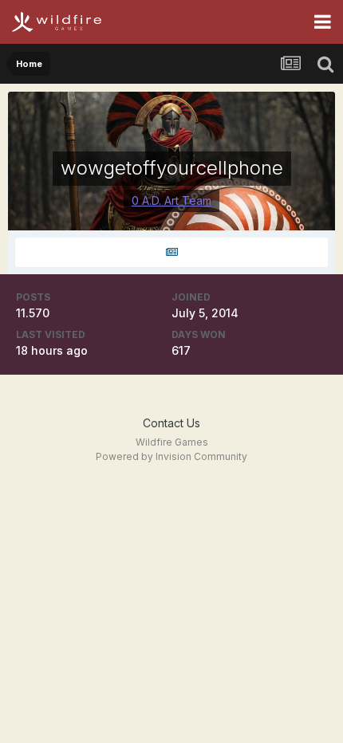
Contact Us (171, 423)
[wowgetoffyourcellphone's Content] (171, 252)
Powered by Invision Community (171, 456)
